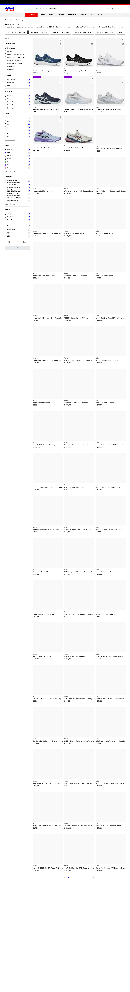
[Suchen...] (37, 9)
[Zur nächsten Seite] (93, 877)
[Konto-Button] (112, 8)
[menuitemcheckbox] (17, 79)
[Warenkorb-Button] (122, 8)
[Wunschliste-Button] (117, 8)
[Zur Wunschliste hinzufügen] (60, 40)
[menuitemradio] (17, 48)
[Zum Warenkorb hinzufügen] (60, 44)
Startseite (15, 20)
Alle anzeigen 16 (10, 204)
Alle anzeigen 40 (10, 140)
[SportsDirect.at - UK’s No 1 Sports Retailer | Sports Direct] (9, 9)
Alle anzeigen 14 (10, 171)
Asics (20, 20)
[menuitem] (31, 15)
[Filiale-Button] (106, 8)
